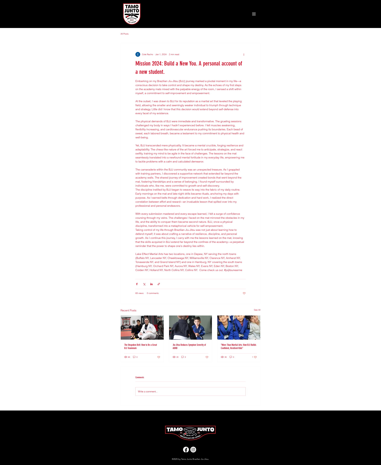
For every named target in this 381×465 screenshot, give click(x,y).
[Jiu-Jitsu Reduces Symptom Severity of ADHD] (190, 328)
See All (257, 310)
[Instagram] (193, 449)
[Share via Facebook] (136, 284)
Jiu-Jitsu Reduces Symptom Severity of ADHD (189, 346)
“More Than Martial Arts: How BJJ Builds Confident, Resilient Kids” (238, 346)
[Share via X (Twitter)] (144, 284)
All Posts (125, 33)
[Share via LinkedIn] (151, 284)
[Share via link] (158, 284)
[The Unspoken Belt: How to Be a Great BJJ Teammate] (142, 328)
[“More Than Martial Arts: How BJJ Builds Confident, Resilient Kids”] (238, 328)
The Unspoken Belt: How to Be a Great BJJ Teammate (140, 346)
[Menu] (253, 13)
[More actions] (244, 54)
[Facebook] (186, 449)
